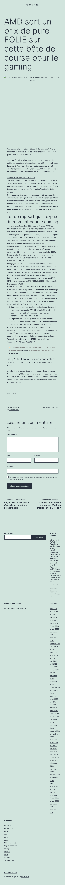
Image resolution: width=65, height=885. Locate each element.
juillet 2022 (54, 786)
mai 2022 (53, 792)
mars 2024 (54, 711)
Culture (6, 837)
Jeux (6, 840)
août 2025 (53, 652)
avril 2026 (53, 620)
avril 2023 (53, 751)
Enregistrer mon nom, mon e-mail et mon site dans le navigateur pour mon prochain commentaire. (33, 478)
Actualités (7, 825)
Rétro (6, 854)
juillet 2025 (54, 655)
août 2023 (53, 740)
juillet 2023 (54, 743)
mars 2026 (54, 623)
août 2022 (53, 783)
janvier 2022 (54, 801)
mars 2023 (54, 754)
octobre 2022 (55, 775)
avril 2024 (53, 708)
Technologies (9, 860)
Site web (10, 466)
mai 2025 (53, 661)
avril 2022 (53, 795)
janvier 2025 (54, 673)
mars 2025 (54, 667)
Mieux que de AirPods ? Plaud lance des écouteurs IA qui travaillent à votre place (55, 546)
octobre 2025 (55, 643)
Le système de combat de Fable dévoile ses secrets (55, 557)
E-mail (37, 456)
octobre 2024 (55, 687)
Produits (7, 852)
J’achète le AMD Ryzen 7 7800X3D (21, 178)
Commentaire (12, 434)
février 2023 (54, 757)
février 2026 (54, 626)
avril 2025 (53, 664)
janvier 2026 (54, 629)
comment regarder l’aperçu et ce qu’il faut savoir (55, 566)
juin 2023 (53, 745)
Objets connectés (10, 846)
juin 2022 (53, 789)
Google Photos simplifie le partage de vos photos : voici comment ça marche (55, 576)
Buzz (6, 834)
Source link (11, 394)
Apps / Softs (8, 828)
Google (25, 350)
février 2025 (54, 670)
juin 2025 (53, 658)
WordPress (25, 877)
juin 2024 (53, 702)
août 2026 (53, 609)
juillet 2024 (54, 699)
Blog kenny (32, 5)
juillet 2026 (54, 611)
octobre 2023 (55, 731)
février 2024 (54, 713)
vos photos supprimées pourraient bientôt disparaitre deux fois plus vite (55, 590)
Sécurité (7, 857)
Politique (7, 849)
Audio (56, 407)
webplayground (14, 410)
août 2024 (53, 696)
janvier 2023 (54, 760)
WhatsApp (13, 353)
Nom (9, 456)
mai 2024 (53, 705)
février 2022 (54, 798)
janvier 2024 (54, 716)
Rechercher (8, 533)
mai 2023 (53, 748)
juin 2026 (53, 614)
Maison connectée (10, 843)
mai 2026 (53, 617)
